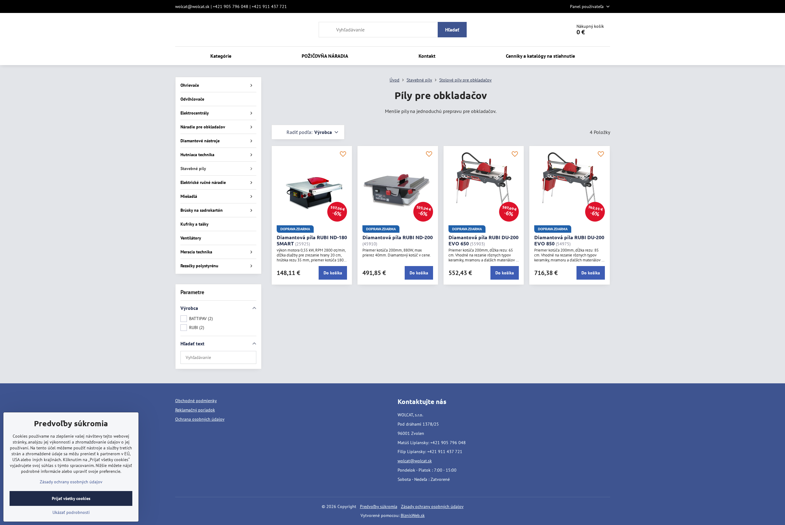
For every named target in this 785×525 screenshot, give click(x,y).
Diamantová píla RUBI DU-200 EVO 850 (569, 240)
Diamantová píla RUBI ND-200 (397, 237)
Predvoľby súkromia (378, 506)
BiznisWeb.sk (413, 515)
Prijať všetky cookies (71, 498)
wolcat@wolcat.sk (415, 461)
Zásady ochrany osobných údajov (432, 506)
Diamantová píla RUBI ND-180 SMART (312, 240)
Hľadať (452, 30)
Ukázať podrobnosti (71, 512)
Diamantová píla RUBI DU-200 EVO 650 (483, 240)
